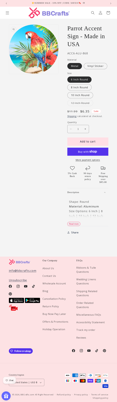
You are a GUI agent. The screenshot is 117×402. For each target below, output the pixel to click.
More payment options (88, 159)
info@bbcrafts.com (22, 270)
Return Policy (51, 306)
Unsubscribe (18, 280)
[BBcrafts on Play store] (32, 302)
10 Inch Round (80, 95)
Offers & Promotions (55, 321)
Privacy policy (81, 394)
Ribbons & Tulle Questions (86, 269)
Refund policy (64, 394)
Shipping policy (100, 398)
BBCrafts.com (27, 394)
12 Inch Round (82, 103)
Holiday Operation (54, 329)
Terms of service (99, 394)
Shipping (71, 116)
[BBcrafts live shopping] (13, 310)
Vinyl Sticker (95, 66)
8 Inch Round (79, 87)
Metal (74, 66)
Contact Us (49, 276)
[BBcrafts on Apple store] (16, 302)
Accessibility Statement (90, 322)
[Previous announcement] (6, 3)
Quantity (72, 122)
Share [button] (74, 232)
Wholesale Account (54, 283)
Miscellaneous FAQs (88, 314)
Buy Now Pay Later (54, 314)
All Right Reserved (44, 394)
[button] (7, 13)
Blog (45, 291)
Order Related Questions (85, 305)
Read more (74, 224)
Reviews (81, 337)
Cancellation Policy (54, 298)
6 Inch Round (79, 79)
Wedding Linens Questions (86, 281)
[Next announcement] (110, 3)
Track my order (85, 330)
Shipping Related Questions (86, 293)
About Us (48, 268)
